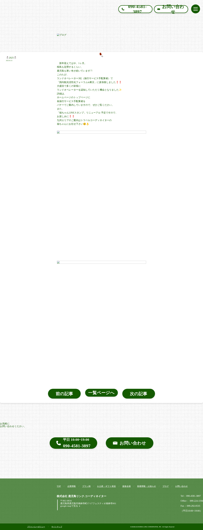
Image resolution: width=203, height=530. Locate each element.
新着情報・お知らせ (146, 486)
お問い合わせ (181, 486)
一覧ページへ (101, 392)
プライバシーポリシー (36, 527)
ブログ (165, 486)
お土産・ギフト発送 (106, 486)
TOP (59, 486)
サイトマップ (56, 527)
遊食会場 (126, 486)
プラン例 (86, 486)
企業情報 (71, 486)
